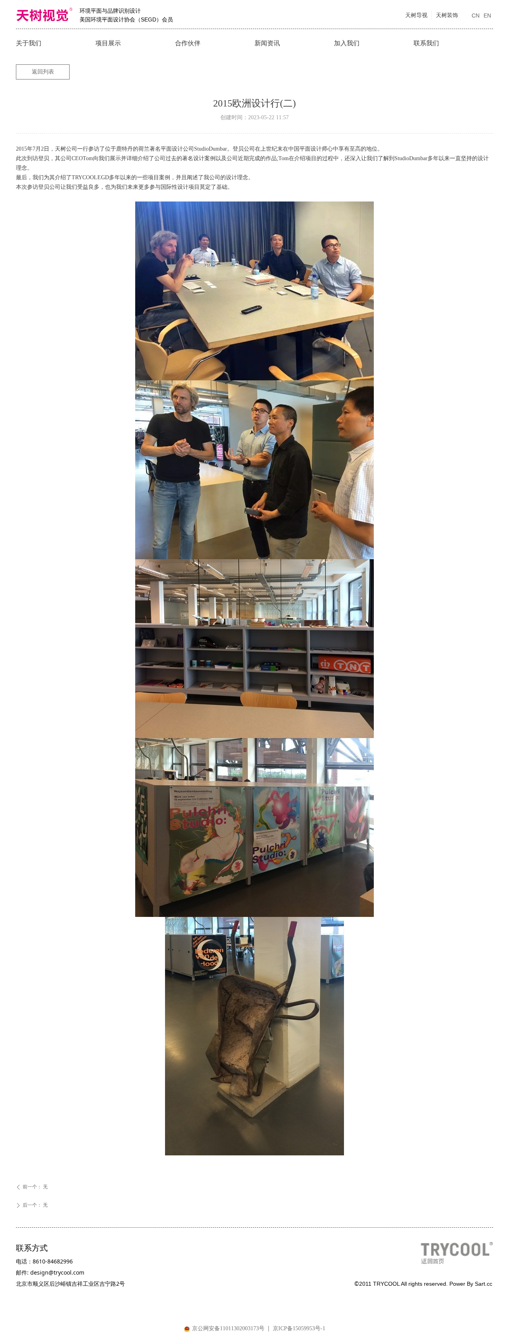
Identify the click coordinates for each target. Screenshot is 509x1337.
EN (487, 15)
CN (476, 15)
